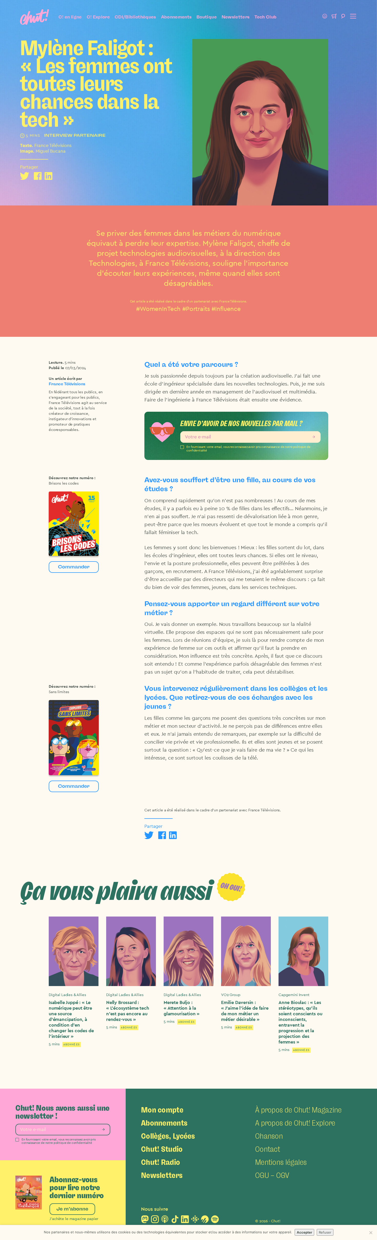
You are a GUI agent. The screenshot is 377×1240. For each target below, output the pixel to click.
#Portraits (196, 309)
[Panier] (334, 17)
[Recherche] (343, 17)
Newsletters (236, 16)
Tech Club (265, 16)
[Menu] (352, 17)
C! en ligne (70, 16)
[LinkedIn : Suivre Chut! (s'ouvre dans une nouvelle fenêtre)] (185, 1221)
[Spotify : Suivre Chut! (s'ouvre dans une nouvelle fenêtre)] (215, 1221)
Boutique (206, 16)
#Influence (226, 309)
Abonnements (176, 16)
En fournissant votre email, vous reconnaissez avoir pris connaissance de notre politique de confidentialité (248, 448)
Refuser (325, 1232)
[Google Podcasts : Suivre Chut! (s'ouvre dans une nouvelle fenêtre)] (195, 1221)
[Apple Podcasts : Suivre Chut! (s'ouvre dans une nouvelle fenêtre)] (165, 1221)
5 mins (70, 363)
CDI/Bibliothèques (135, 16)
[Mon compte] (324, 17)
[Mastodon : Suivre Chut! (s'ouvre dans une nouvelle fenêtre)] (145, 1221)
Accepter (304, 1232)
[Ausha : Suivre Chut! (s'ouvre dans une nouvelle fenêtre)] (205, 1221)
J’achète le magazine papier (73, 1219)
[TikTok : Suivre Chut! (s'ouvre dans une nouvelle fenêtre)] (175, 1221)
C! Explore (98, 16)
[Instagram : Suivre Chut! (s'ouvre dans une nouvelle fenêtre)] (155, 1221)
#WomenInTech (158, 309)
